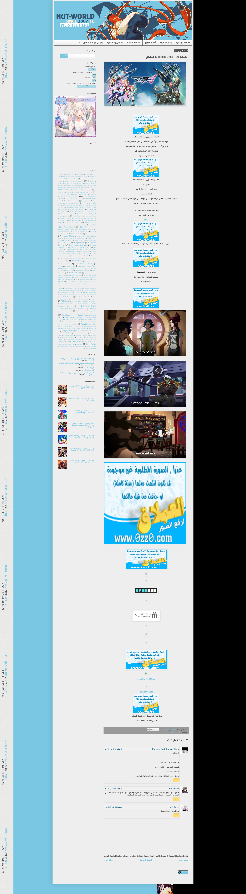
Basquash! (92, 185)
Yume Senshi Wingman (78, 346)
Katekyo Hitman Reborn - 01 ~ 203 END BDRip (81, 399)
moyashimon (64, 270)
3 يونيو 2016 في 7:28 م (113, 749)
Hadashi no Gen (78, 216)
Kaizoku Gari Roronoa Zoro (165, 749)
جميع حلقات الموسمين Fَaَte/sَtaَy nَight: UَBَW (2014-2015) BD (82, 461)
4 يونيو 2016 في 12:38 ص (114, 807)
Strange (93, 315)
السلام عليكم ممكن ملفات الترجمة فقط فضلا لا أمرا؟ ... (76, 364)
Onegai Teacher (85, 284)
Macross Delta (175, 732)
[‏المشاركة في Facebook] (150, 729)
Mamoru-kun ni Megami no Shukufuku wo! (77, 269)
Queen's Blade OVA (65, 292)
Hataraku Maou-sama (74, 220)
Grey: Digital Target (82, 214)
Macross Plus (70, 266)
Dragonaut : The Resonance (69, 197)
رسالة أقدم (108, 860)
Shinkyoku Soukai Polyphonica (72, 308)
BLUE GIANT (92, 187)
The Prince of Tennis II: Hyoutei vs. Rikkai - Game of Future (77, 325)
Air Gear (60, 174)
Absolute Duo (69, 174)
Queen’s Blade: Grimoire (88, 295)
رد (176, 780)
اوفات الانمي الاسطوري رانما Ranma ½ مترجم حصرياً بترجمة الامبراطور (83, 425)
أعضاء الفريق (150, 42)
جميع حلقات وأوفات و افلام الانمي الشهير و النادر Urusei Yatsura (81, 436)
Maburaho (63, 258)
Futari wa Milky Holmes (76, 209)
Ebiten (79, 199)
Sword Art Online (91, 317)
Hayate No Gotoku (72, 223)
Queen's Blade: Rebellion (82, 297)
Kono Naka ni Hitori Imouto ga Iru (79, 254)
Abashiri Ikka (80, 174)
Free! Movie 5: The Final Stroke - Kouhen (76, 205)
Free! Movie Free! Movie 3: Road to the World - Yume (77, 206)
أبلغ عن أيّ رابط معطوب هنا (91, 42)
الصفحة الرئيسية (183, 42)
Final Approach (85, 201)
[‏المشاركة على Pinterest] (148, 729)
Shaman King (88, 306)
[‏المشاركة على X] (153, 729)
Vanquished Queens (66, 337)
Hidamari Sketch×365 (64, 232)
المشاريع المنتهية (115, 42)
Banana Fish (77, 183)
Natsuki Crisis (62, 275)
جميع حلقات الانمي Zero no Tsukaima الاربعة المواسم (84, 411)
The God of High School (73, 319)
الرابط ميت (90, 367)
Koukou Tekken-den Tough (79, 256)
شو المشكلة (89, 370)
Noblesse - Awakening (79, 277)
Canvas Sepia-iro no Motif (83, 192)
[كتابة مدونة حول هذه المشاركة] (155, 729)
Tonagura (93, 333)
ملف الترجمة (146, 692)
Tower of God (65, 333)
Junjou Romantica (65, 243)
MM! (72, 270)
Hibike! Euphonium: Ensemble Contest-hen (79, 229)
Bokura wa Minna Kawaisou (82, 190)
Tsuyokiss (93, 335)
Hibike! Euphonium (86, 227)
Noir (76, 279)
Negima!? (91, 277)
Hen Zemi (81, 225)
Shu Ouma (174, 788)
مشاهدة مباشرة (146, 679)
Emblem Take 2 (70, 199)
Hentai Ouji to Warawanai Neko (67, 225)
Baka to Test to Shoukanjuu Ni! (74, 181)
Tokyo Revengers (69, 330)
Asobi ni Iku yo (73, 179)
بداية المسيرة (166, 42)
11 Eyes (93, 174)
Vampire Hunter (82, 337)
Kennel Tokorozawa (84, 251)
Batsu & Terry (82, 185)
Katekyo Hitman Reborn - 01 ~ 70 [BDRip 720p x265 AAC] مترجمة (82, 449)
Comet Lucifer (82, 194)
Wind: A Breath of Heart (75, 341)
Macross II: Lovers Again (87, 266)
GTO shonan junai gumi (67, 214)
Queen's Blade (81, 292)
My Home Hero (75, 273)
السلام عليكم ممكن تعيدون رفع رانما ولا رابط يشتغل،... (77, 373)
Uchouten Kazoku (81, 335)
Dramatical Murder (90, 198)
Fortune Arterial (74, 201)
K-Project (93, 245)
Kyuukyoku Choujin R (75, 258)
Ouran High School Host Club (74, 288)
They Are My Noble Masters (76, 328)
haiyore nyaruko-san (64, 216)
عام (87, 174)
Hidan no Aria (89, 234)
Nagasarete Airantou (74, 275)
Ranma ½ (75, 301)
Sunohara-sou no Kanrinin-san (75, 315)
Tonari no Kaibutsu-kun (80, 333)
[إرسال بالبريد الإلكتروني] (158, 729)
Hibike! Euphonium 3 (66, 227)
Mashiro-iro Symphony (82, 271)
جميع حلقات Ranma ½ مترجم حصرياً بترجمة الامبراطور (81, 387)
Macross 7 (61, 261)
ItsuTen (77, 240)
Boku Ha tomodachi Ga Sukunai (76, 187)
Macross (76, 260)
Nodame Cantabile (85, 279)
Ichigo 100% (92, 238)
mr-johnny (174, 807)
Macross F (64, 264)
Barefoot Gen (64, 183)
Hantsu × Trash (65, 218)
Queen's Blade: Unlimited (79, 299)
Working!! (79, 344)
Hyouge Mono (68, 236)
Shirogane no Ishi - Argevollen (86, 311)
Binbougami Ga (64, 185)
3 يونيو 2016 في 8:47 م (113, 788)
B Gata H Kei (62, 179)
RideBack (65, 301)
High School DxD (77, 233)
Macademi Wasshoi (90, 261)
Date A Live (71, 194)
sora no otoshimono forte (68, 313)
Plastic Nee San (77, 290)
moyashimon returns (90, 273)
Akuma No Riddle (82, 176)
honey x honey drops (83, 236)
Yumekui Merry (64, 346)
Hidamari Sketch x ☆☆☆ (81, 232)
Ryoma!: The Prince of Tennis (86, 303)
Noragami (70, 279)
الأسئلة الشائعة (134, 42)
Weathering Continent (74, 339)
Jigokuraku (79, 242)
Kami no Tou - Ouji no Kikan (79, 247)
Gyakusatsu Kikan (90, 216)
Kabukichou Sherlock (78, 245)
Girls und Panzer (76, 211)
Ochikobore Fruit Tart (77, 281)
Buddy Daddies (64, 189)
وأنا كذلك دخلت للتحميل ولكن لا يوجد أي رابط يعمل (77, 359)
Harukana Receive (90, 220)
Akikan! (92, 176)
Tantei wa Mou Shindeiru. (73, 317)
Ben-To (73, 185)
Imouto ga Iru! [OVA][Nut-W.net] (75, 238)
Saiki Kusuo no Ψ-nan (66, 303)
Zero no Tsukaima (91, 348)
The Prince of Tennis (86, 322)
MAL (146, 220)
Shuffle (81, 313)
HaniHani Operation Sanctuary (84, 218)
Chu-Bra (69, 192)
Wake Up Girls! (90, 339)
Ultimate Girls (69, 335)
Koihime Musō (71, 251)
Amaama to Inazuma (68, 176)
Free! (65, 201)
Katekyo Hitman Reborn (75, 249)
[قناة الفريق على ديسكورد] (75, 136)
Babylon (91, 181)
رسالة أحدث (183, 860)
